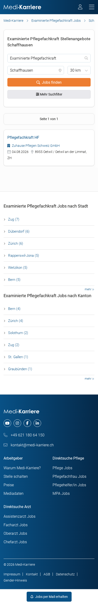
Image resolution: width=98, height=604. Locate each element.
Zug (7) (13, 219)
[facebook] (27, 423)
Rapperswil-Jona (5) (23, 255)
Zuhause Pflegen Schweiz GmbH (35, 146)
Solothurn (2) (18, 333)
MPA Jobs (61, 493)
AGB (47, 574)
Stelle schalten (16, 476)
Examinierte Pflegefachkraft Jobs (56, 20)
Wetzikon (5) (17, 267)
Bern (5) (14, 280)
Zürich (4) (15, 321)
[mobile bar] (91, 7)
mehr (88, 289)
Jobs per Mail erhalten (51, 597)
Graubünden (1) (20, 369)
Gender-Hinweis (15, 580)
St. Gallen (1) (18, 357)
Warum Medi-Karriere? (22, 468)
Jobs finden (52, 82)
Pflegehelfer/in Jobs (69, 485)
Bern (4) (14, 309)
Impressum (12, 574)
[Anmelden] (80, 7)
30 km (75, 70)
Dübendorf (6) (18, 231)
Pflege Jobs (62, 468)
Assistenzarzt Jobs (19, 516)
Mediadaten (14, 493)
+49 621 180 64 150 (27, 435)
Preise (9, 485)
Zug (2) (13, 345)
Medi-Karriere (13, 20)
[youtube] (7, 423)
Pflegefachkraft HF (23, 137)
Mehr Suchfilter (50, 94)
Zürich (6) (15, 243)
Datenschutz (65, 574)
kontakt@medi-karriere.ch (32, 445)
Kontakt (32, 574)
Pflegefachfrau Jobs (69, 476)
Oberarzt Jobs (15, 533)
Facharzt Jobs (16, 525)
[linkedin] (37, 423)
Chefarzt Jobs (15, 542)
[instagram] (17, 423)
